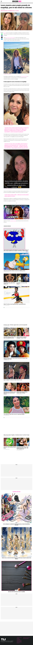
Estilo (16, 590)
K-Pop (16, 522)
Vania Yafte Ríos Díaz (4, 10)
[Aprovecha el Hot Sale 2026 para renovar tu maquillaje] (16, 576)
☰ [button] (1, 1)
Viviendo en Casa (19, 640)
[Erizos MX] (16, 1)
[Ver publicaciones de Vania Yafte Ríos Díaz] (14, 249)
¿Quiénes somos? (19, 637)
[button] (2, 34)
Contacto (18, 638)
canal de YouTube (13, 220)
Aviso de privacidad (25, 638)
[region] (10, 456)
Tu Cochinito (18, 639)
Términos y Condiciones (26, 637)
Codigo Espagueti (19, 641)
